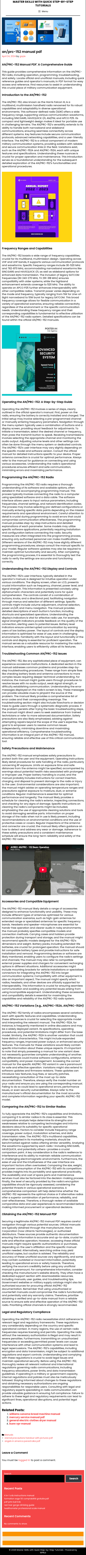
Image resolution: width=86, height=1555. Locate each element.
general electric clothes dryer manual (32, 1420)
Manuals (9, 1434)
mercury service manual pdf (27, 1417)
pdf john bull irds (12, 1501)
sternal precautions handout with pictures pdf (29, 1437)
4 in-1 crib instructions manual (19, 1495)
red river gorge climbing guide (19, 1505)
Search (7, 1473)
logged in (24, 1460)
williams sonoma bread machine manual (34, 1414)
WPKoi (43, 1552)
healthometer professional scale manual (24, 1508)
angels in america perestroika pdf (22, 1441)
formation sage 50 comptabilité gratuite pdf (26, 1498)
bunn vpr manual (20, 1423)
